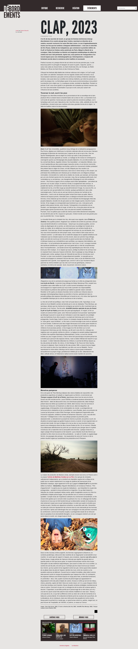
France (94, 622)
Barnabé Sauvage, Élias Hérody (89, 636)
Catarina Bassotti (24, 30)
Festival (90, 622)
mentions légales (64, 645)
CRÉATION (75, 8)
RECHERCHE (60, 8)
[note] (17, 30)
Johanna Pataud (47, 635)
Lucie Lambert (61, 636)
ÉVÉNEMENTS (92, 8)
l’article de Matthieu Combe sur (60, 477)
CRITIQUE (44, 8)
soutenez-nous (54, 617)
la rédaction (75, 645)
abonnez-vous (83, 617)
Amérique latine (83, 622)
